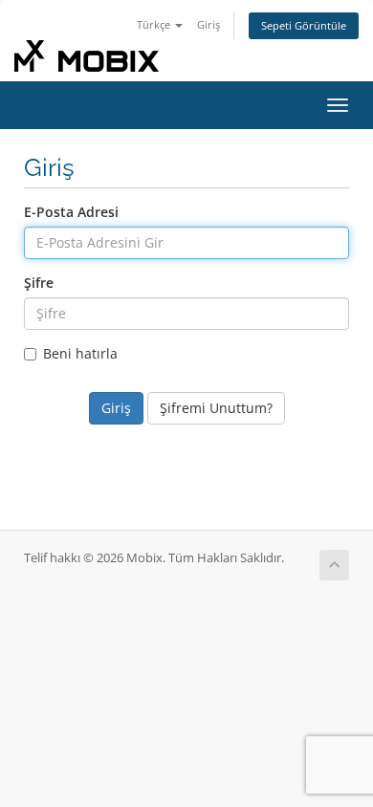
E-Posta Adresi (71, 212)
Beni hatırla (80, 353)
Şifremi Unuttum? (216, 408)
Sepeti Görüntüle (303, 25)
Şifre (39, 282)
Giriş (208, 24)
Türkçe (155, 24)
